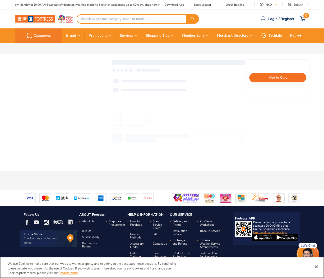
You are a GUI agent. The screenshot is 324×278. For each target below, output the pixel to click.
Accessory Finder (136, 245)
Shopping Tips (157, 35)
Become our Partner (89, 244)
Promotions (98, 35)
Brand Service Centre (157, 225)
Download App (174, 5)
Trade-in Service (210, 231)
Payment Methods (135, 235)
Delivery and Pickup (181, 223)
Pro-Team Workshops (207, 223)
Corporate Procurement (117, 223)
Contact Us (160, 244)
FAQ (155, 234)
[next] (299, 35)
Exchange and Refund (180, 242)
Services (126, 35)
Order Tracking (235, 5)
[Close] (316, 267)
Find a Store (33, 234)
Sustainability (90, 237)
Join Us (86, 231)
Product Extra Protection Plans (181, 256)
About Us (88, 221)
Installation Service (180, 232)
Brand (71, 35)
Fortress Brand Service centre (209, 254)
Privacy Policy (68, 273)
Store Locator (202, 5)
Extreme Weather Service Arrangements (210, 243)
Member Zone (193, 35)
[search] (192, 19)
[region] (162, 267)
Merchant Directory (232, 35)
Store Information (160, 254)
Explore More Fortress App (270, 232)
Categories (42, 35)
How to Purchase (136, 223)
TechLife (275, 35)
